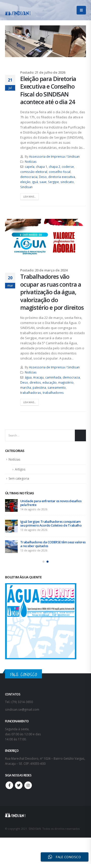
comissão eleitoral (33, 172)
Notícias (31, 161)
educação (49, 382)
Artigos (20, 469)
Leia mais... (29, 196)
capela (29, 167)
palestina (39, 387)
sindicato (67, 182)
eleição (25, 182)
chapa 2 (54, 167)
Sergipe (53, 182)
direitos (35, 382)
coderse (68, 167)
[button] (43, 561)
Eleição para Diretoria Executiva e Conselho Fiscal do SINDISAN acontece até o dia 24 (48, 90)
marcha (25, 387)
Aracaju (38, 377)
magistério (66, 382)
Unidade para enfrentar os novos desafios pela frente (50, 503)
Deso (43, 177)
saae (43, 182)
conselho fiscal (60, 172)
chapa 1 (41, 167)
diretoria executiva (61, 177)
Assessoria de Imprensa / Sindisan (54, 156)
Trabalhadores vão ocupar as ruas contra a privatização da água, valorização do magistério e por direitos (52, 292)
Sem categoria (19, 478)
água (28, 377)
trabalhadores (53, 392)
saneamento (57, 387)
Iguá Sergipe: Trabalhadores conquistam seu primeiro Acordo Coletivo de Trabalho (50, 523)
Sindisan (26, 187)
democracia (28, 177)
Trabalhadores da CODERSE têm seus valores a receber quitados (52, 544)
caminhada (53, 377)
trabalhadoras (30, 392)
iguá (35, 182)
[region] (45, 817)
